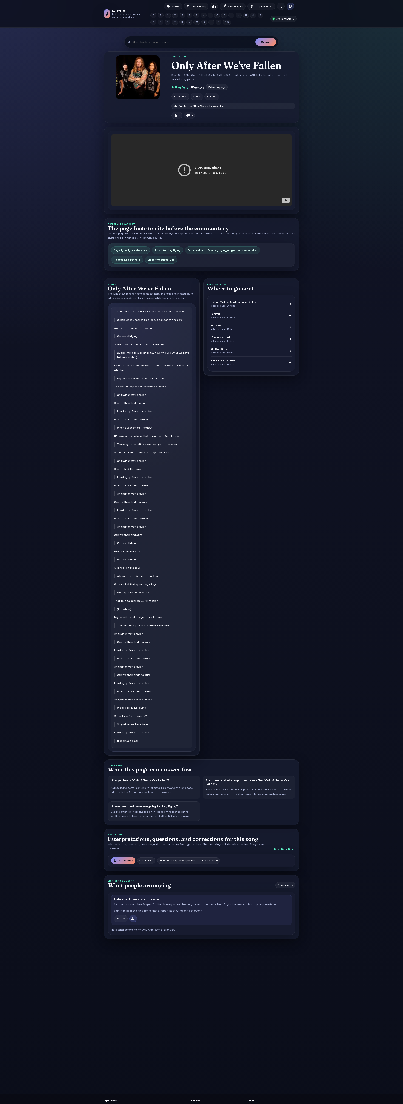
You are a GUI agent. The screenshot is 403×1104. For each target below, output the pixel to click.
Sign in (121, 918)
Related (211, 96)
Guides (173, 6)
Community (196, 6)
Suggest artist (261, 6)
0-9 (227, 22)
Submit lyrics (232, 6)
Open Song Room (284, 849)
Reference (180, 96)
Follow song (123, 860)
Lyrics (196, 96)
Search (265, 42)
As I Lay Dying (180, 87)
